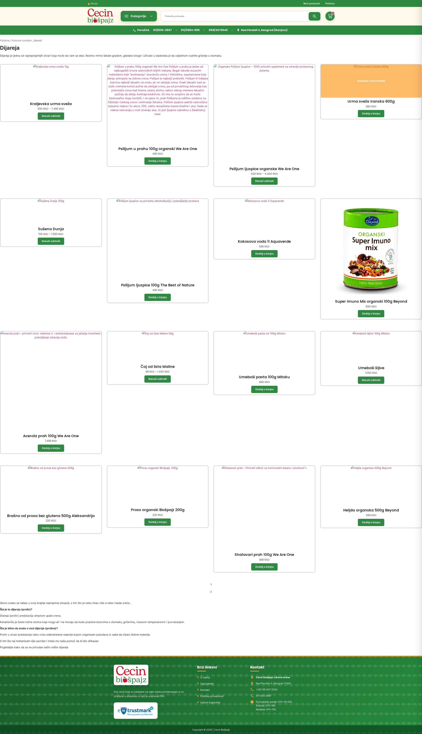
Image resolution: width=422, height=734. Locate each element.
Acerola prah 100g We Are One (51, 435)
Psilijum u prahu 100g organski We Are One (157, 148)
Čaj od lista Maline (158, 366)
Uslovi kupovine (210, 702)
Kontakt (205, 690)
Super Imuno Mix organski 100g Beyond (371, 301)
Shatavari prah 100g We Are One (264, 554)
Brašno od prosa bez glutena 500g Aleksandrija (51, 515)
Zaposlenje (207, 683)
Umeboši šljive (371, 367)
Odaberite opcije (51, 116)
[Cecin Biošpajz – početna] (102, 16)
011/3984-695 (190, 30)
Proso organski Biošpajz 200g (157, 509)
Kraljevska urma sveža (51, 103)
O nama (205, 677)
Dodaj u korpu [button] (157, 161)
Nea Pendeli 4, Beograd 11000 (273, 683)
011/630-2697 (162, 30)
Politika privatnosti (212, 696)
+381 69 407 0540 (266, 689)
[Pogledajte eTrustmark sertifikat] (136, 710)
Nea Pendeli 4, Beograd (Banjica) (264, 30)
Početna (330, 3)
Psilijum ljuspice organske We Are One (264, 168)
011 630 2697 (263, 695)
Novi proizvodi (311, 3)
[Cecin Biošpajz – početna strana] (131, 675)
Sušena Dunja (51, 228)
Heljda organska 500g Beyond (371, 510)
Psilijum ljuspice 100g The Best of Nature (157, 285)
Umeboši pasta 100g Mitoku (264, 377)
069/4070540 (218, 30)
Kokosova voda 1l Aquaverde (264, 241)
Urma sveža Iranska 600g (371, 101)
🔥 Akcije (92, 3)
